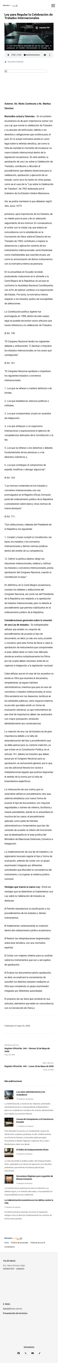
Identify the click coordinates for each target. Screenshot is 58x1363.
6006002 (20, 1269)
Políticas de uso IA (37, 1243)
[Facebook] (18, 1353)
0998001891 (9, 1269)
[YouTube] (32, 1353)
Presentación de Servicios (15, 1313)
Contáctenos (9, 1247)
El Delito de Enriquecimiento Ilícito (32, 1149)
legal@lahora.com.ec (12, 1308)
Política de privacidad (19, 1243)
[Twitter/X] (25, 1353)
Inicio (6, 1243)
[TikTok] (39, 1353)
